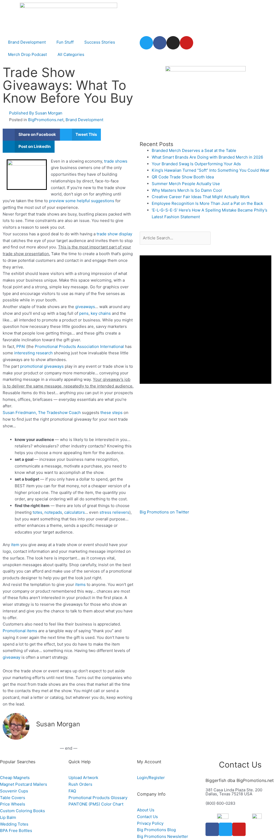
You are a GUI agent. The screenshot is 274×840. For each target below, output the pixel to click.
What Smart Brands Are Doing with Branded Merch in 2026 (207, 157)
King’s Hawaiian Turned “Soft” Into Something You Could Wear (210, 170)
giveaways (85, 306)
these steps (111, 412)
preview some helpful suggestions (81, 200)
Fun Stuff (65, 42)
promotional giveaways (42, 366)
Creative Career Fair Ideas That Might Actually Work (201, 196)
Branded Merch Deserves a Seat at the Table (194, 150)
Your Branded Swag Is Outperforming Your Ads (196, 163)
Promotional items (20, 630)
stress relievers (114, 512)
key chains (101, 313)
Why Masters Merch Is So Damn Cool (187, 190)
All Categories (71, 54)
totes (37, 512)
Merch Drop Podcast (27, 54)
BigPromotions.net (45, 119)
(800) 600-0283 (220, 803)
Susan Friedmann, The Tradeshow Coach (42, 412)
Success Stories (99, 42)
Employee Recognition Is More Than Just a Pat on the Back (207, 203)
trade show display (114, 233)
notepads (53, 512)
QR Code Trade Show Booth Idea (183, 176)
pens (84, 313)
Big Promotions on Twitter (164, 512)
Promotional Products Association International (79, 346)
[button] (31, 135)
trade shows (115, 161)
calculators (74, 512)
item (15, 544)
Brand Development (27, 42)
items (80, 584)
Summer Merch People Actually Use (186, 183)
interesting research (33, 352)
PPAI (20, 346)
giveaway (11, 657)
